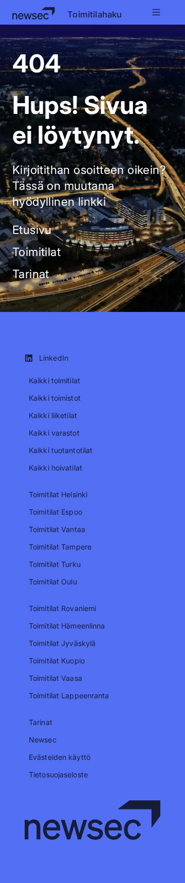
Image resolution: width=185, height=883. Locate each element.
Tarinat (30, 274)
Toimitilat (36, 252)
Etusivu (32, 230)
